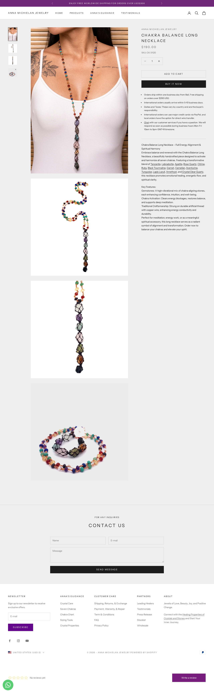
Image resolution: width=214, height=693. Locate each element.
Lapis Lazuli (159, 171)
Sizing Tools (66, 620)
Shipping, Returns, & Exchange (110, 603)
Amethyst (171, 171)
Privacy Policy (101, 625)
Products (77, 13)
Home (59, 13)
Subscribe (20, 627)
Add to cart (173, 73)
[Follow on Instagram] (18, 640)
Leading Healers (145, 603)
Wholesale (142, 625)
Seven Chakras (68, 608)
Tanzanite (155, 164)
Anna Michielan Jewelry (159, 29)
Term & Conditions (104, 614)
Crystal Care (66, 603)
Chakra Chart (67, 614)
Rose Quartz (189, 164)
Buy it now (173, 84)
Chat (146, 122)
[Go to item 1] (12, 34)
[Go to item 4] (12, 72)
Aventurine (191, 167)
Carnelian (180, 167)
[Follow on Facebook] (9, 640)
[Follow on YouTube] (27, 640)
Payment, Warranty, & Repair (109, 608)
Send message (107, 569)
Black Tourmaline (157, 167)
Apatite (178, 164)
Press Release (144, 614)
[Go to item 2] (12, 48)
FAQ (96, 620)
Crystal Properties (69, 625)
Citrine (201, 164)
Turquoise (146, 171)
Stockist (141, 620)
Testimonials (130, 13)
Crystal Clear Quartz (192, 171)
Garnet (170, 167)
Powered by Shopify (143, 652)
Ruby (144, 167)
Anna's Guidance (102, 13)
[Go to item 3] (12, 60)
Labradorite (168, 164)
